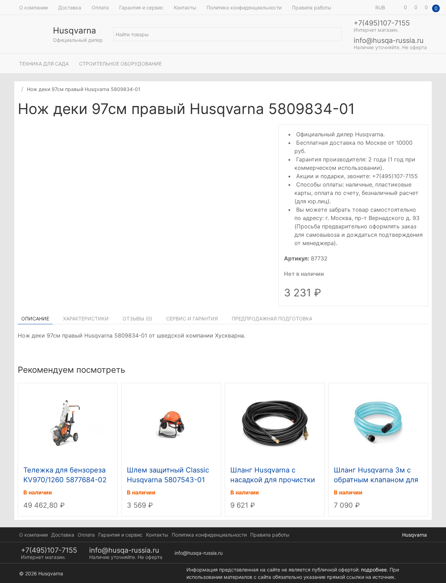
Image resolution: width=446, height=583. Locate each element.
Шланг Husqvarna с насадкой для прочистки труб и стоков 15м (272, 480)
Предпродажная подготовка (272, 318)
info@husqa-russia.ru (389, 40)
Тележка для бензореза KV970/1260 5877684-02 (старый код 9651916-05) (65, 480)
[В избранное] (424, 110)
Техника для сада (44, 64)
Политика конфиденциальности (244, 7)
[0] (395, 7)
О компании (33, 7)
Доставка (69, 7)
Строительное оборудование (120, 64)
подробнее (374, 570)
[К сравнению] (417, 110)
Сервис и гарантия (192, 318)
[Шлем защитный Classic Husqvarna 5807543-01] (171, 422)
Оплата (100, 7)
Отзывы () (137, 318)
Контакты (185, 7)
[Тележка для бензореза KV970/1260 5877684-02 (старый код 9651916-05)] (68, 422)
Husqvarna (414, 535)
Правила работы (311, 7)
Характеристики (86, 318)
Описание (35, 318)
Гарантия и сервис (141, 7)
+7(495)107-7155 (382, 23)
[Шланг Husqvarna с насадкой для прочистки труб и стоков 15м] (275, 422)
